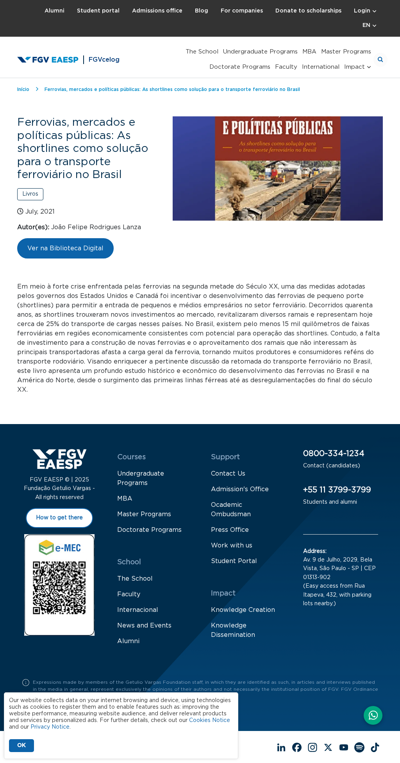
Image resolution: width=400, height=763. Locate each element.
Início (23, 89)
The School (202, 52)
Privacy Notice (50, 727)
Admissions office (157, 11)
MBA (309, 52)
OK (21, 745)
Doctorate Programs (239, 67)
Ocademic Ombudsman (231, 509)
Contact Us (228, 474)
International (320, 67)
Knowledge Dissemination (233, 630)
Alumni (54, 11)
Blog (201, 11)
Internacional (137, 610)
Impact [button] (354, 67)
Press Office (230, 530)
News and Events (144, 625)
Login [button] (362, 11)
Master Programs (346, 52)
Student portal (98, 11)
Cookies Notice (209, 720)
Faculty (286, 67)
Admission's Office (240, 489)
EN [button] (366, 25)
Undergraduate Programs (260, 52)
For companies (242, 11)
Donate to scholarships (308, 11)
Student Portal (234, 561)
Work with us (231, 545)
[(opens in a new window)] (373, 716)
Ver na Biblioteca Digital (65, 248)
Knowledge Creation (243, 610)
